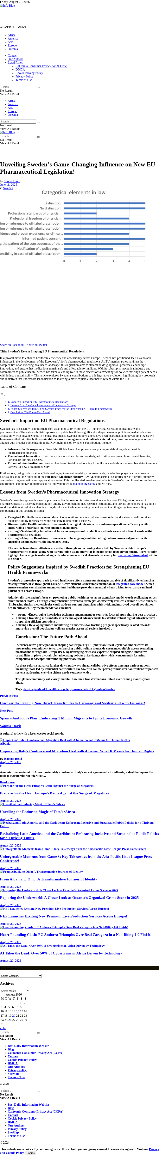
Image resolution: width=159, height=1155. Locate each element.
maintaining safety (84, 483)
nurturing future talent (133, 555)
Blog (11, 1049)
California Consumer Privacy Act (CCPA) (41, 66)
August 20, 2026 (10, 762)
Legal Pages (15, 62)
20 (13, 1015)
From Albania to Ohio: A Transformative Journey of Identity (48, 879)
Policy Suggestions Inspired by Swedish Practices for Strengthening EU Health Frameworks (61, 408)
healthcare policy (59, 689)
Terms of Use (24, 80)
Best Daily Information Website (28, 1045)
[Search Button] (38, 87)
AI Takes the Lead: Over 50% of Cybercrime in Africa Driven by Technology (61, 953)
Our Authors (15, 59)
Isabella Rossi (13, 758)
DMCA (20, 69)
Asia (10, 42)
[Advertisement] (70, 16)
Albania (5, 743)
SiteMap (13, 1073)
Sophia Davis (12, 181)
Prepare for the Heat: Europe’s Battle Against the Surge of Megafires (54, 793)
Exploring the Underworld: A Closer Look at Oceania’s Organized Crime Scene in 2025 (69, 898)
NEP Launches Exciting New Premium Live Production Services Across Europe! (63, 916)
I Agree (31, 1153)
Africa (12, 35)
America (13, 38)
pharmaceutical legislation (88, 689)
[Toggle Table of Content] (3, 395)
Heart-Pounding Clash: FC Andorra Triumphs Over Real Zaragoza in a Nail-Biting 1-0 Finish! (75, 935)
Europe (12, 45)
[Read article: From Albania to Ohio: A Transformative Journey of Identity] (79, 871)
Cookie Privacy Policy (29, 73)
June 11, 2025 (8, 184)
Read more (7, 782)
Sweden (8, 188)
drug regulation (33, 689)
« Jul (3, 1028)
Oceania (13, 49)
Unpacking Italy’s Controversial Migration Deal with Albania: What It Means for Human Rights (77, 751)
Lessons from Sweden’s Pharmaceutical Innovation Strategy (43, 405)
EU (46, 689)
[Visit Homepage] (7, 5)
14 (17, 1011)
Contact (12, 55)
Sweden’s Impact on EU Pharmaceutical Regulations (39, 401)
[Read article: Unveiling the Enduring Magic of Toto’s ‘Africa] (79, 804)
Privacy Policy (24, 76)
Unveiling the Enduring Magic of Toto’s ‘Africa (37, 812)
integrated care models (130, 584)
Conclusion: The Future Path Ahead (30, 412)
